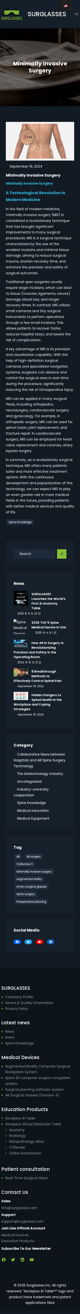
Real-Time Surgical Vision (26, 1178)
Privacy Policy (16, 1008)
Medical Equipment (33, 818)
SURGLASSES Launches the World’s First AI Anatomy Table (48, 601)
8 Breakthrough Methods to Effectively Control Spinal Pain (38, 676)
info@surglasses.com (19, 1208)
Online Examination (25, 1153)
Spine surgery (26, 894)
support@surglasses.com (22, 1221)
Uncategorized (29, 781)
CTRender (17, 1147)
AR (18, 856)
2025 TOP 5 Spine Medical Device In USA (48, 625)
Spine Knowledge (20, 522)
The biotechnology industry (40, 773)
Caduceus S (25, 864)
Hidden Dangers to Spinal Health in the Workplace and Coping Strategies (38, 702)
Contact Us (14, 1192)
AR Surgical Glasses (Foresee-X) (32, 1095)
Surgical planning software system (34, 1089)
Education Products (17, 1241)
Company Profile (19, 997)
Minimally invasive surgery (34, 872)
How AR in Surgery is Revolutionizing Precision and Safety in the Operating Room (38, 650)
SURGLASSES (47, 14)
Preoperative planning (31, 902)
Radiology (17, 1135)
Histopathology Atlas (26, 1141)
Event (9, 1037)
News (9, 1031)
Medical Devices (15, 1235)
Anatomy (17, 1130)
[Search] (61, 554)
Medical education (33, 810)
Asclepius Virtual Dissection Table (33, 1124)
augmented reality (29, 879)
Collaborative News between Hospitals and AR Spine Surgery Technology (39, 760)
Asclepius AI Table (20, 1118)
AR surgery (34, 856)
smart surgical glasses (32, 887)
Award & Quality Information (29, 1002)
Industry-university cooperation (31, 792)
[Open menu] (76, 14)
